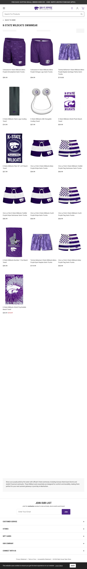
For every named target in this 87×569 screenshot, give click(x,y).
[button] (72, 8)
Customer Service (10, 522)
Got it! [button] (73, 565)
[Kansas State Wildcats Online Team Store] (43, 8)
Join (66, 512)
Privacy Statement (21, 559)
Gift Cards (7, 536)
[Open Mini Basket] (83, 8)
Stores (5, 529)
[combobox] (38, 14)
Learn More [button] (59, 565)
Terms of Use (32, 559)
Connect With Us (9, 551)
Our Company (8, 543)
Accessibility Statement (44, 559)
